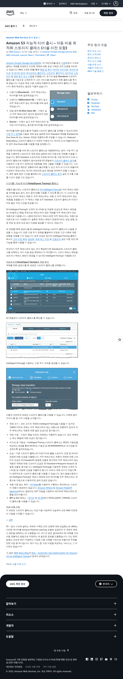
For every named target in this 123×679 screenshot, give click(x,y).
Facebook (95, 103)
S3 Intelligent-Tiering (50, 189)
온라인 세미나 (94, 57)
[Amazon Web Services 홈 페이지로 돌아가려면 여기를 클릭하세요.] (10, 14)
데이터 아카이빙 (60, 69)
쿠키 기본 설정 (49, 666)
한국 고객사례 (94, 54)
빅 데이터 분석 (18, 73)
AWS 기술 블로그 (95, 71)
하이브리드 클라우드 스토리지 (40, 73)
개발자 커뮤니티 (95, 67)
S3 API (41, 498)
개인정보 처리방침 (14, 666)
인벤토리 (56, 239)
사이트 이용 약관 (32, 666)
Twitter (94, 99)
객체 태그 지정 (42, 239)
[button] (118, 3)
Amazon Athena (45, 487)
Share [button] (53, 55)
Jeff (10, 520)
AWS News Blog (21, 553)
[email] (116, 659)
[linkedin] (92, 659)
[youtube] (106, 659)
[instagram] (96, 659)
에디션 (32, 25)
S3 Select (34, 484)
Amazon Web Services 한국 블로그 (23, 37)
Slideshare (95, 109)
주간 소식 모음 (94, 61)
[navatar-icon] (115, 3)
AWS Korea (14, 51)
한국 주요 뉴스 (94, 51)
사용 (63, 63)
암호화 (31, 239)
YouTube (94, 106)
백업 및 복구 (46, 69)
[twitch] (101, 659)
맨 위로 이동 (60, 650)
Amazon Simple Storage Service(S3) (23, 63)
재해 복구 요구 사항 (23, 76)
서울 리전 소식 (19, 564)
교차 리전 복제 (20, 239)
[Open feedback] (119, 339)
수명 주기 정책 (13, 134)
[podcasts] (111, 659)
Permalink (40, 55)
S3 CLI (31, 498)
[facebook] (87, 659)
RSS (92, 113)
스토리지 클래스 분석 (64, 160)
